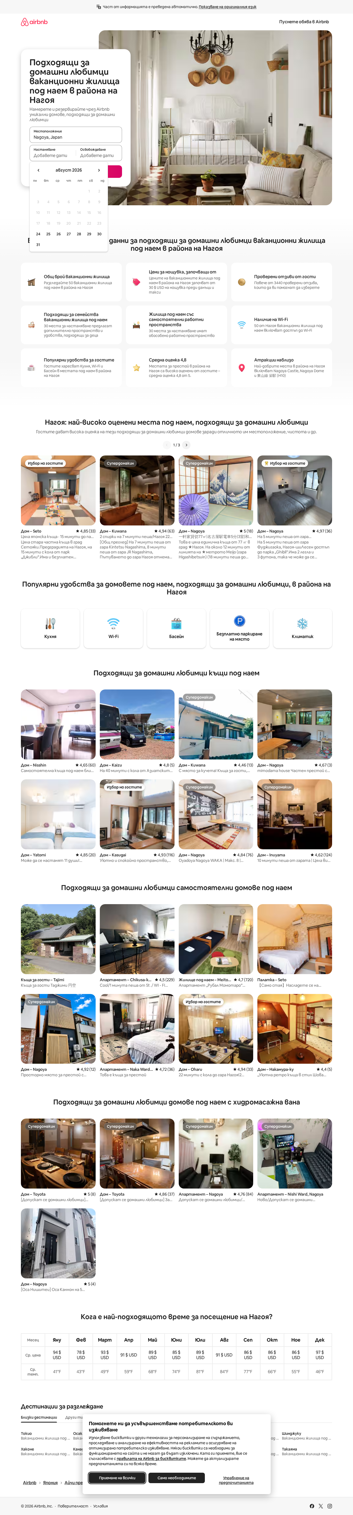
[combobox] (76, 137)
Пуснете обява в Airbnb (304, 22)
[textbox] (53, 155)
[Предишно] (167, 445)
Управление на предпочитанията (236, 1480)
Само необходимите (176, 1478)
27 (69, 234)
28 (79, 234)
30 (99, 234)
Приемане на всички (117, 1478)
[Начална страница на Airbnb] (34, 22)
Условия (100, 1506)
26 (58, 234)
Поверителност (73, 1506)
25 (48, 234)
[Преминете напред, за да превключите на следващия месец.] (98, 170)
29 (89, 234)
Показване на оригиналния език (228, 6)
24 (38, 234)
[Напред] (186, 445)
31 (38, 244)
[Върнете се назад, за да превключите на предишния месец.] (38, 170)
